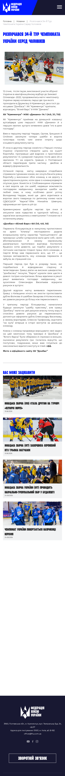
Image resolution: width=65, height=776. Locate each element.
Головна (7, 21)
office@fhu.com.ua (32, 734)
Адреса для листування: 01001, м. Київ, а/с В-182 (32, 730)
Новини (20, 21)
